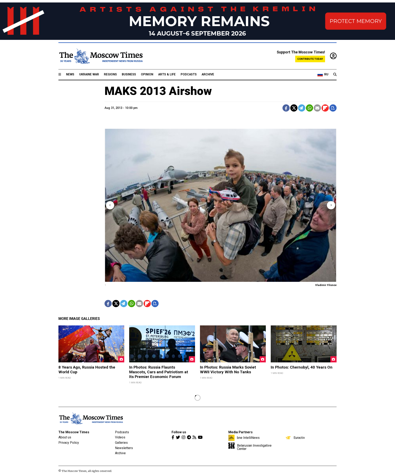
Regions (110, 74)
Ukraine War (89, 74)
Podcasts (189, 74)
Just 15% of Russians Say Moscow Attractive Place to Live (148, 425)
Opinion (147, 74)
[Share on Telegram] (301, 108)
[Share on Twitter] (293, 108)
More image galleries (79, 319)
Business (129, 74)
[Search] (335, 74)
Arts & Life (167, 74)
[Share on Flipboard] (325, 108)
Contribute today (310, 58)
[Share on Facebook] (286, 108)
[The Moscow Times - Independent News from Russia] (100, 56)
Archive (208, 74)
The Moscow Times (76, 446)
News (70, 74)
